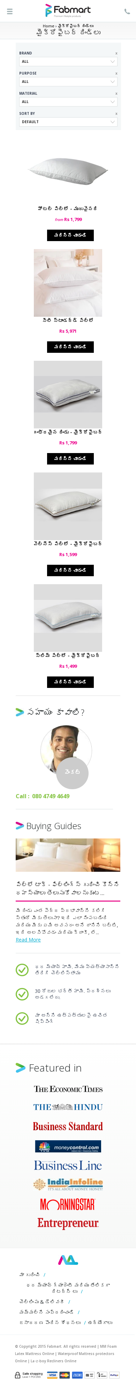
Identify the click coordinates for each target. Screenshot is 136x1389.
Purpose (68, 73)
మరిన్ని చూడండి (70, 235)
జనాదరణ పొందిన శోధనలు (50, 1322)
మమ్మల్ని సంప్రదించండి (46, 1312)
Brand (68, 53)
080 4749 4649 (50, 796)
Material (68, 93)
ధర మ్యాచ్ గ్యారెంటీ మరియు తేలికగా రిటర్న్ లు (68, 1288)
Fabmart (68, 1260)
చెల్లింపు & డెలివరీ (42, 1301)
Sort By (68, 113)
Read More (28, 939)
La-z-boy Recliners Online (53, 1360)
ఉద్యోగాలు (100, 1322)
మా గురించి (29, 1274)
